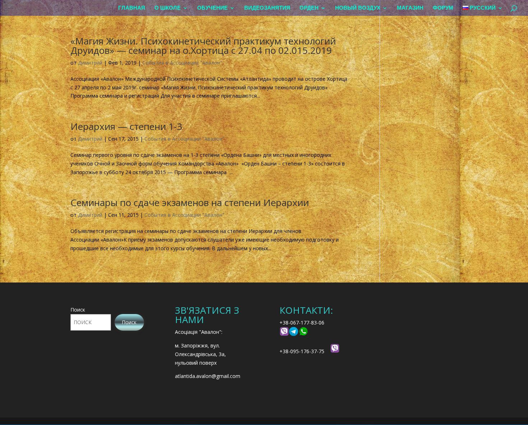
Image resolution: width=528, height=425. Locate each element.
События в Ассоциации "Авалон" (182, 62)
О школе (167, 8)
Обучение (212, 8)
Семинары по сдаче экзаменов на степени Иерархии (189, 202)
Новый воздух (357, 8)
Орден (309, 8)
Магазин (410, 8)
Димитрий (90, 62)
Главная (131, 8)
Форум (443, 8)
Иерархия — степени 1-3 (126, 126)
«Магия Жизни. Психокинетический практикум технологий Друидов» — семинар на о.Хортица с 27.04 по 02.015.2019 (203, 45)
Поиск (77, 309)
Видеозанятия (267, 8)
